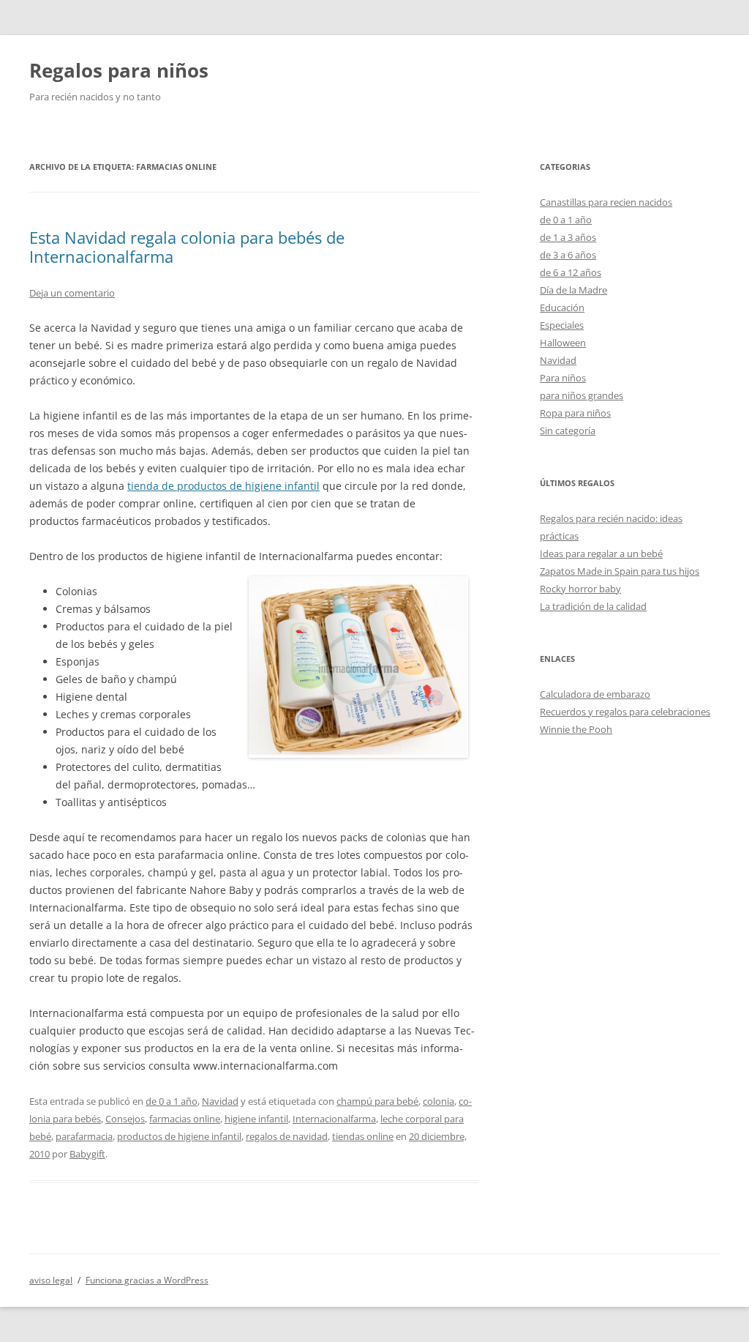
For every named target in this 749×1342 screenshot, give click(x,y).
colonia (438, 1101)
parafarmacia (84, 1136)
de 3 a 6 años (568, 254)
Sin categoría (567, 430)
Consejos (125, 1118)
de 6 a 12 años (570, 272)
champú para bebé (377, 1101)
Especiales (562, 325)
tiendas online (363, 1136)
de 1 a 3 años (568, 237)
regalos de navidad (287, 1136)
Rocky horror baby (580, 588)
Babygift (87, 1153)
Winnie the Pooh (576, 729)
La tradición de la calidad (593, 606)
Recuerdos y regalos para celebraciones (625, 711)
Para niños (563, 377)
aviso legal (50, 1280)
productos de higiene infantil (179, 1136)
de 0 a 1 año (171, 1101)
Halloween (563, 342)
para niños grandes (581, 395)
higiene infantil (256, 1118)
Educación (562, 307)
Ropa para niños (575, 413)
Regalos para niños (118, 70)
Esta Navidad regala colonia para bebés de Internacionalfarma (187, 246)
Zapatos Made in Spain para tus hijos (619, 571)
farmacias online (184, 1118)
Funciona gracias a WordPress (147, 1280)
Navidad (220, 1101)
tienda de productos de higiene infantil (223, 486)
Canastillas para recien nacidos (606, 202)
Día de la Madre (573, 290)
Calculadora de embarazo (595, 694)
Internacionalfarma (334, 1118)
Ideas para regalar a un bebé (601, 553)
